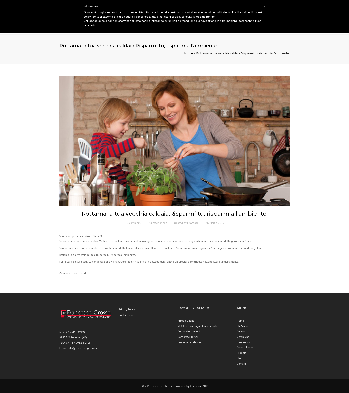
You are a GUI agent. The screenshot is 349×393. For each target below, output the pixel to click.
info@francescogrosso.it (83, 348)
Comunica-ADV (199, 386)
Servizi (241, 331)
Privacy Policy (127, 309)
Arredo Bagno (186, 320)
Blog (239, 358)
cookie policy (205, 16)
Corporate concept (189, 331)
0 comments (134, 223)
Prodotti (241, 353)
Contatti (241, 363)
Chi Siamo (243, 326)
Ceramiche (243, 337)
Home (188, 53)
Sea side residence (189, 342)
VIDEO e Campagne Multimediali (197, 326)
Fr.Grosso (193, 223)
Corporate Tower (188, 337)
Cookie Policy (127, 315)
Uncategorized (158, 223)
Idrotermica (244, 342)
